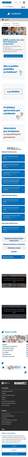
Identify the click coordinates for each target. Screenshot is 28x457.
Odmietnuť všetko (14, 454)
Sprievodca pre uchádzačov (9, 346)
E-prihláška (5, 352)
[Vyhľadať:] (21, 2)
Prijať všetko (14, 446)
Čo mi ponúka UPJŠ (7, 350)
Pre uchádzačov (6, 414)
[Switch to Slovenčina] (22, 7)
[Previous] (3, 367)
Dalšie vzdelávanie (7, 422)
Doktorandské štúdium (8, 416)
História (4, 393)
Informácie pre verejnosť (8, 401)
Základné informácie (7, 391)
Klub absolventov (6, 424)
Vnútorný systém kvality (8, 395)
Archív (3, 399)
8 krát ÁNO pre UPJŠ (8, 348)
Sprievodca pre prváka (8, 356)
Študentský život (6, 354)
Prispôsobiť (14, 450)
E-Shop (11, 6)
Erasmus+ (4, 418)
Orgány (4, 397)
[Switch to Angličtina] (24, 7)
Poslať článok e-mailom (6, 25)
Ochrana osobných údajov (9, 403)
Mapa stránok (5, 405)
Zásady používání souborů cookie (12, 442)
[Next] (25, 367)
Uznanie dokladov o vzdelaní (9, 420)
